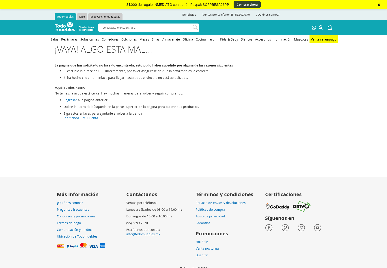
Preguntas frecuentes (73, 209)
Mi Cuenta (90, 118)
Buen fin (202, 255)
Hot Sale (202, 242)
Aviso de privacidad (210, 216)
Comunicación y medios (74, 229)
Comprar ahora (247, 4)
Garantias (203, 223)
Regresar (70, 100)
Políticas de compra (210, 209)
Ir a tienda (71, 118)
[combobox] (148, 28)
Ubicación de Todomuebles (77, 236)
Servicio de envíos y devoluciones (221, 203)
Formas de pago (69, 223)
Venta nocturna (207, 248)
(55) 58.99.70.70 (240, 15)
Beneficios (189, 15)
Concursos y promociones (76, 216)
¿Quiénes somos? (268, 15)
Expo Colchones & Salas (105, 16)
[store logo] (75, 27)
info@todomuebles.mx (143, 234)
